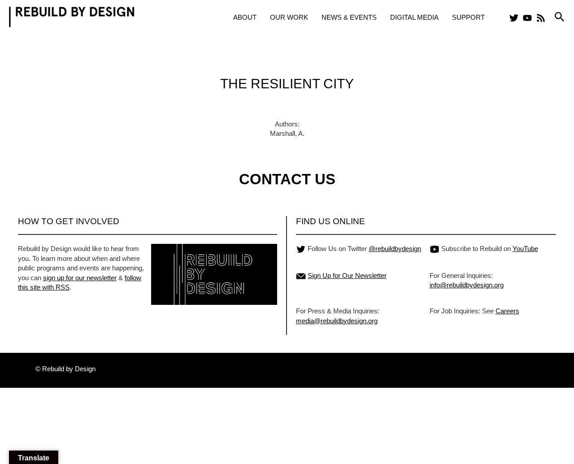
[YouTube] (527, 17)
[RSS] (540, 17)
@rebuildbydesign (395, 248)
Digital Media (414, 17)
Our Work (289, 17)
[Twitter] (513, 17)
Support (468, 17)
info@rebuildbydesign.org (467, 285)
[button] (559, 17)
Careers (507, 311)
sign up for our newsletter (80, 278)
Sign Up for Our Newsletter (347, 275)
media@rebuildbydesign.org (337, 321)
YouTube (525, 248)
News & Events (349, 17)
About (245, 17)
